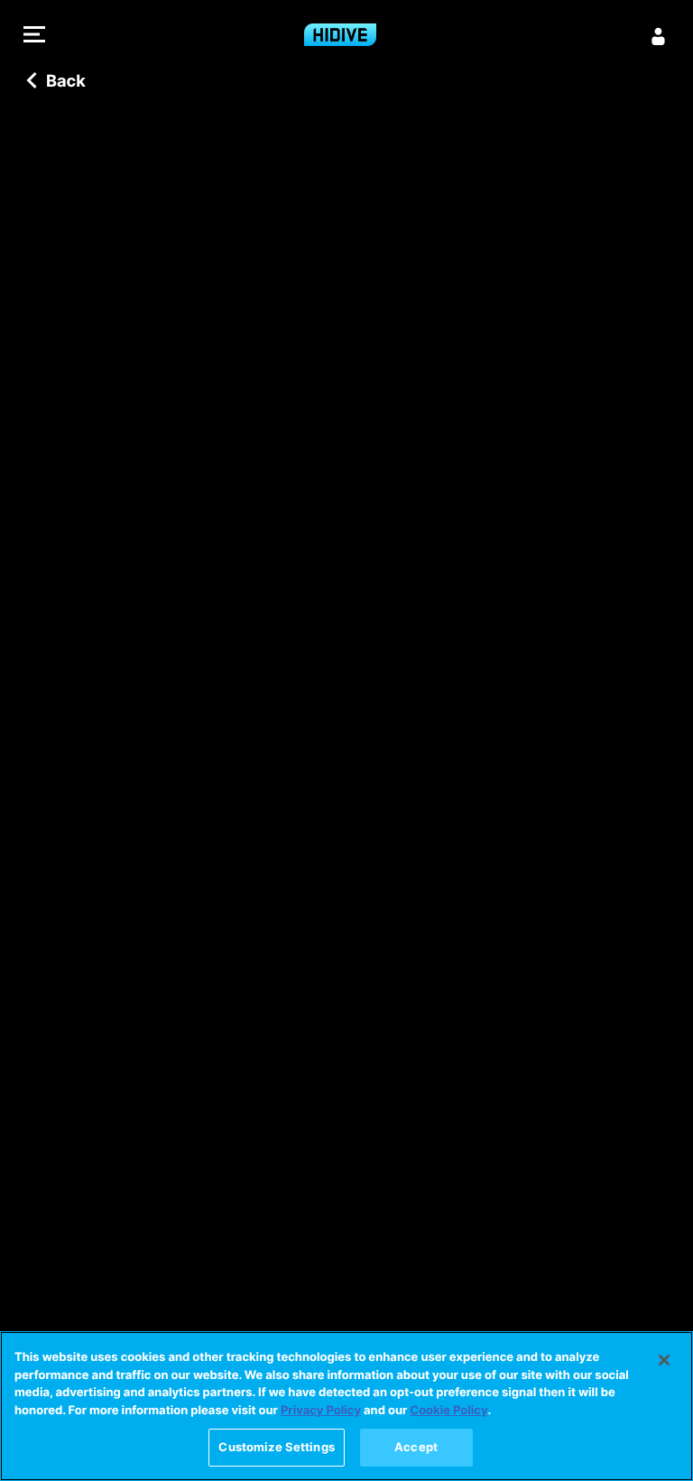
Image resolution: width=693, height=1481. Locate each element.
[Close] (664, 1360)
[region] (346, 1406)
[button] (34, 36)
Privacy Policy (321, 1410)
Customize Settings (276, 1446)
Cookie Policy (448, 1410)
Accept (416, 1446)
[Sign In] (658, 36)
